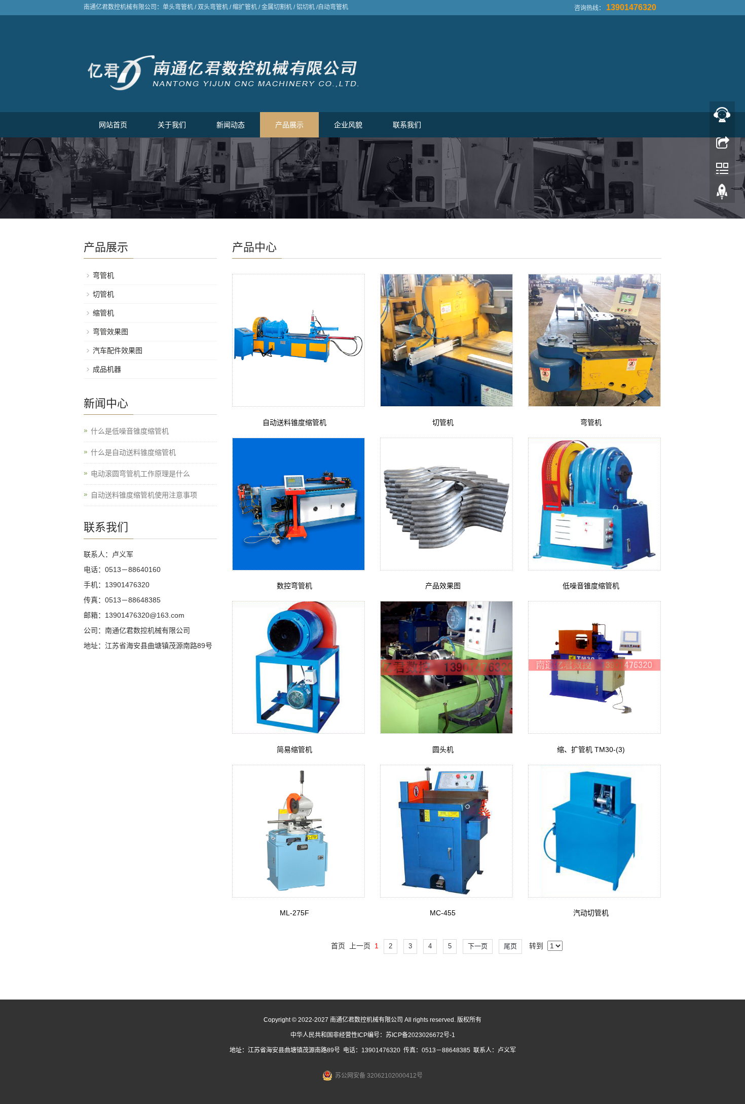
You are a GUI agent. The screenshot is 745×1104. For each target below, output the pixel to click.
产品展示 (289, 125)
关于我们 (172, 125)
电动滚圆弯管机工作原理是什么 (140, 474)
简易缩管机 (294, 749)
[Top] (722, 194)
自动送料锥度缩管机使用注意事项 (144, 495)
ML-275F (294, 913)
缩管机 (103, 313)
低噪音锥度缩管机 (591, 586)
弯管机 (591, 422)
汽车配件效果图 (117, 350)
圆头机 (443, 749)
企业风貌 (348, 125)
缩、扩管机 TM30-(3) (591, 749)
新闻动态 (230, 125)
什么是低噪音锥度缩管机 (130, 431)
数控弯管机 (294, 586)
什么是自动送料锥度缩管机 (133, 452)
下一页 (478, 946)
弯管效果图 (110, 332)
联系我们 (407, 125)
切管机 (443, 422)
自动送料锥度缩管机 (294, 422)
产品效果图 (443, 586)
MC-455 (443, 913)
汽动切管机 (591, 913)
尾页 (510, 946)
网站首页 (113, 125)
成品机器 (107, 369)
